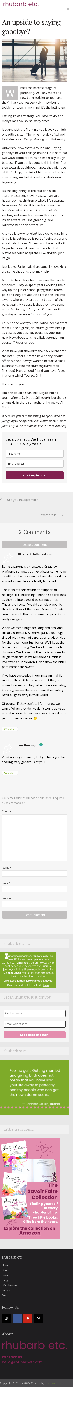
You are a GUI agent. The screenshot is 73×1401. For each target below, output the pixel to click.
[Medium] (38, 1318)
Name (7, 867)
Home (5, 1265)
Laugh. (6, 1280)
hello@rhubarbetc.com (22, 1362)
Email (6, 883)
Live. (4, 1270)
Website (7, 898)
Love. (5, 1275)
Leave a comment (34, 545)
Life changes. (10, 1285)
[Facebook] (17, 1318)
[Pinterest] (27, 1318)
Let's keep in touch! (34, 475)
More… (6, 1295)
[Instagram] (6, 1318)
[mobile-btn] (68, 8)
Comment (10, 729)
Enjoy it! (6, 1290)
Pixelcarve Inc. (53, 1383)
